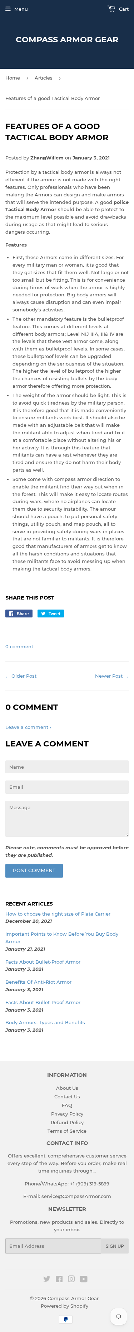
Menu (21, 9)
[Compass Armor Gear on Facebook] (59, 1280)
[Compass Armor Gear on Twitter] (46, 1280)
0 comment (19, 646)
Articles (44, 78)
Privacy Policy (67, 1114)
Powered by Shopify (64, 1306)
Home (12, 78)
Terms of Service (67, 1131)
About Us (67, 1088)
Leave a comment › (28, 727)
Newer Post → (112, 676)
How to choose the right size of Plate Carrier (57, 914)
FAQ (67, 1105)
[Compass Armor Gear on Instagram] (71, 1280)
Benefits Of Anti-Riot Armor (38, 982)
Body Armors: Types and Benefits (45, 1022)
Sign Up (115, 1246)
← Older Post (20, 676)
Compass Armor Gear (67, 39)
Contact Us (67, 1096)
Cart (123, 9)
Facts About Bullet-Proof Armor (42, 962)
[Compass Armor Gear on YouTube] (84, 1280)
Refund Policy (67, 1122)
